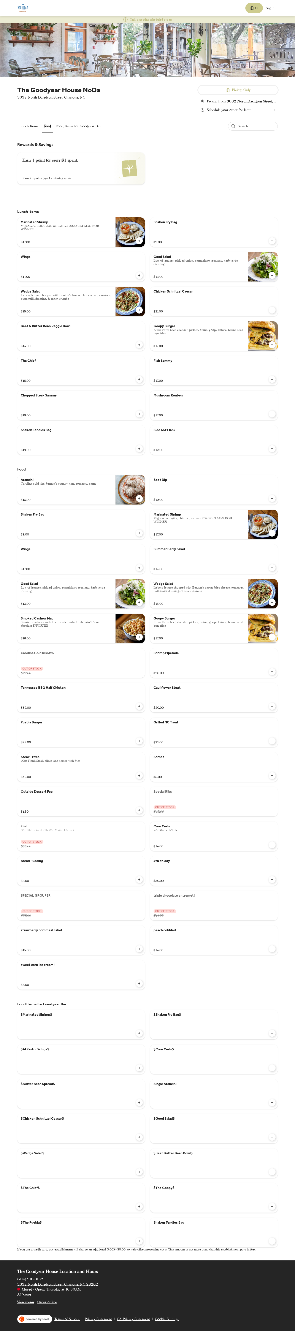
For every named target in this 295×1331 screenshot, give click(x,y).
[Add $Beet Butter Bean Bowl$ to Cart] (272, 1171)
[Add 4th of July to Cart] (272, 879)
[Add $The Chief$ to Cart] (139, 1206)
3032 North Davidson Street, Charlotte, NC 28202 (57, 1284)
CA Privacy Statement (133, 1319)
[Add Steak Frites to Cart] (139, 775)
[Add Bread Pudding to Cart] (139, 879)
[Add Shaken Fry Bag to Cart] (272, 240)
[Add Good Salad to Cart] (272, 275)
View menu (25, 1302)
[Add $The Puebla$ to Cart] (139, 1241)
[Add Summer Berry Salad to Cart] (272, 567)
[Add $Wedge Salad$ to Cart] (139, 1171)
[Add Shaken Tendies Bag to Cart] (139, 448)
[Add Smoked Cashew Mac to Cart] (139, 637)
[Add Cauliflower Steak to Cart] (272, 706)
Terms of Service (67, 1319)
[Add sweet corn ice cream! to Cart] (139, 983)
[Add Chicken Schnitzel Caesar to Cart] (272, 310)
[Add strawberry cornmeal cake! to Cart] (139, 948)
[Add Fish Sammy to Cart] (272, 379)
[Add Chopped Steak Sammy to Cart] (139, 414)
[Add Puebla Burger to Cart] (139, 740)
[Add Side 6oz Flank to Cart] (272, 448)
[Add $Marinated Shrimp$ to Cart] (139, 1033)
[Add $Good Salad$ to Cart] (272, 1137)
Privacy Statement (98, 1319)
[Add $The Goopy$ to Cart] (272, 1206)
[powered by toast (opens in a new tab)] (34, 1319)
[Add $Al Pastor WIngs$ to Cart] (139, 1067)
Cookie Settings (167, 1319)
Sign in (271, 8)
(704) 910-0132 (30, 1279)
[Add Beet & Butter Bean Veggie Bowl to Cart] (139, 344)
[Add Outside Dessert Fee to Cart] (139, 810)
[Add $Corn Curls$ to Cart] (272, 1067)
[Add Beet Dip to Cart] (272, 498)
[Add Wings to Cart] (139, 275)
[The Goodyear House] (22, 8)
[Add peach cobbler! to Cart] (272, 948)
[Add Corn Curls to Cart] (272, 844)
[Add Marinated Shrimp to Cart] (139, 240)
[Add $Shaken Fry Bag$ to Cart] (272, 1033)
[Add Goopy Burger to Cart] (272, 344)
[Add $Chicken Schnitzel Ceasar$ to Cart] (139, 1137)
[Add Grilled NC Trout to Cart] (272, 740)
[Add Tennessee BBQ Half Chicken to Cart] (139, 706)
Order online (47, 1302)
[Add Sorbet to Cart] (272, 775)
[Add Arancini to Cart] (139, 498)
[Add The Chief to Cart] (139, 379)
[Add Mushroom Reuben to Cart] (272, 414)
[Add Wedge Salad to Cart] (139, 310)
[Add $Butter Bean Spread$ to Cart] (139, 1102)
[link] (28, 126)
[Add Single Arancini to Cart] (272, 1102)
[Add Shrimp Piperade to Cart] (272, 671)
